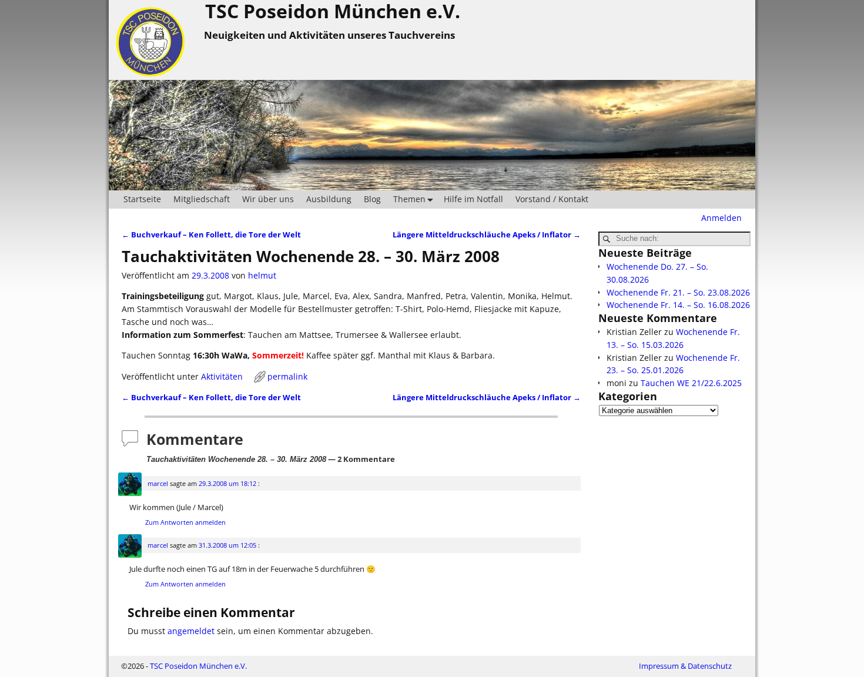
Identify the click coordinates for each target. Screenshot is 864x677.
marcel (158, 483)
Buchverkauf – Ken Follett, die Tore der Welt (211, 235)
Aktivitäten (222, 376)
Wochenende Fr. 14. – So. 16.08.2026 (678, 304)
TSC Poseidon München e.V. (198, 666)
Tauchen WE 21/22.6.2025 (691, 382)
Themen (409, 199)
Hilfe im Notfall (473, 199)
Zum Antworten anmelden (185, 522)
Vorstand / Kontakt (551, 199)
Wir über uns (268, 199)
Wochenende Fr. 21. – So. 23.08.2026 (678, 292)
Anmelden (721, 217)
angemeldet (191, 630)
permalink (287, 376)
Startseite (142, 199)
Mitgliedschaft (201, 199)
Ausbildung (328, 199)
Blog (372, 199)
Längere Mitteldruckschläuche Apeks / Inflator (487, 235)
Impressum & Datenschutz (685, 666)
